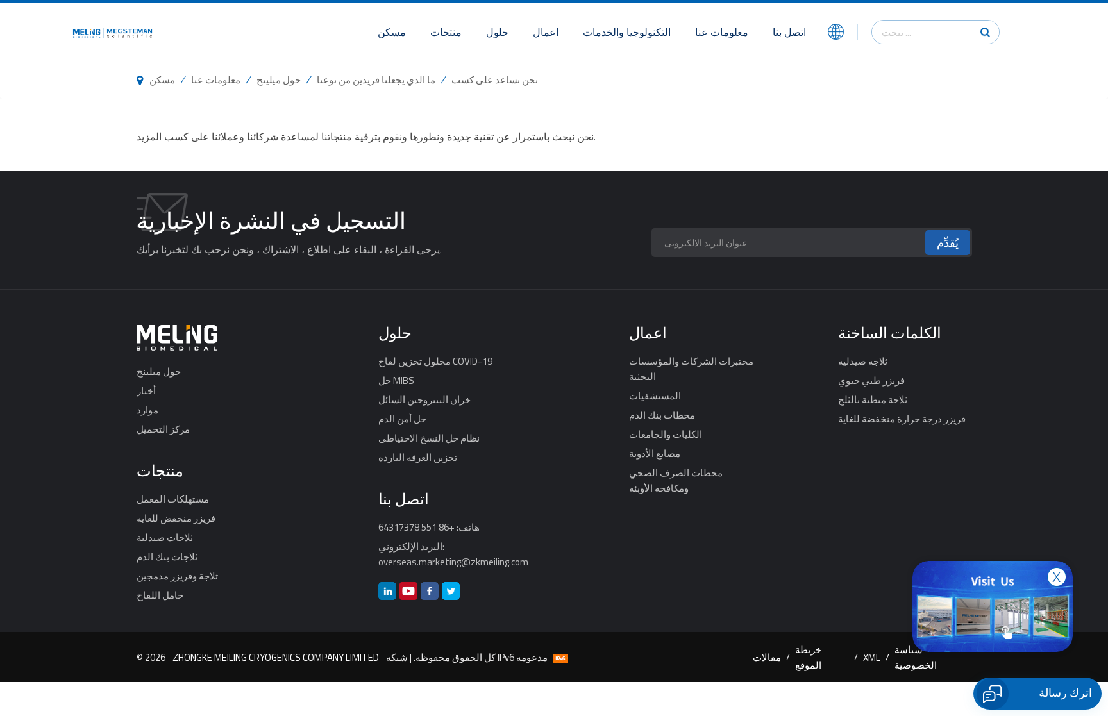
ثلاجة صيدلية (862, 360)
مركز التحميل (163, 428)
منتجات (446, 32)
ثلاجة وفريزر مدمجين (177, 575)
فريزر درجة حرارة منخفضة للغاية (902, 418)
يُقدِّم (948, 242)
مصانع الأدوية (654, 453)
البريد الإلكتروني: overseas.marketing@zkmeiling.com (453, 554)
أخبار (146, 390)
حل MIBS (396, 380)
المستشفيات (655, 395)
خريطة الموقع (808, 657)
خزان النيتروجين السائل (424, 399)
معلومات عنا (721, 32)
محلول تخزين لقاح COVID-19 (435, 360)
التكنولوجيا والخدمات (627, 32)
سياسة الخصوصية (915, 657)
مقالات (767, 657)
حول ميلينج (278, 79)
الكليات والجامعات (665, 434)
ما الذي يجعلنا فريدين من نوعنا (376, 79)
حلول (497, 32)
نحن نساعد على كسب (494, 79)
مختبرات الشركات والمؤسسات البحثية (691, 368)
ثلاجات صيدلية (165, 537)
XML (871, 657)
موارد (147, 409)
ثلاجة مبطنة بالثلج (872, 399)
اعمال (545, 32)
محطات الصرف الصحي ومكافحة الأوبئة (676, 480)
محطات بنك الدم (662, 414)
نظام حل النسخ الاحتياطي (429, 437)
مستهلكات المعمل (173, 498)
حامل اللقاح (160, 594)
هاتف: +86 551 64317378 (429, 526)
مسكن (392, 32)
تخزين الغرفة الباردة (417, 457)
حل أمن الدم (402, 418)
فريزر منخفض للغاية (176, 518)
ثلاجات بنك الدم (167, 556)
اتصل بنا (789, 32)
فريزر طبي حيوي (871, 380)
